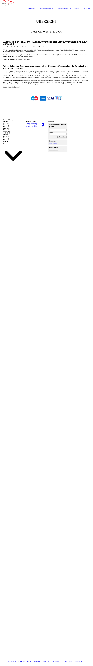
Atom (63, 150)
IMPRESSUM (68, 661)
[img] (46, 23)
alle (49, 143)
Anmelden (53, 150)
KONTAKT (59, 661)
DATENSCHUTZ (79, 661)
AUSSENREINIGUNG (25, 661)
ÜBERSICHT (12, 661)
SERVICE (51, 661)
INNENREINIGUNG (40, 661)
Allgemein (54, 143)
